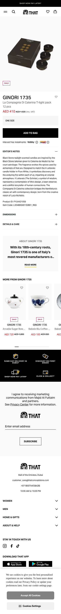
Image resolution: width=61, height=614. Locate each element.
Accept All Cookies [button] (30, 595)
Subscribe (30, 441)
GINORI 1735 (17, 97)
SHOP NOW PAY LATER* (30, 3)
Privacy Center (19, 404)
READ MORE (30, 264)
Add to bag (30, 133)
